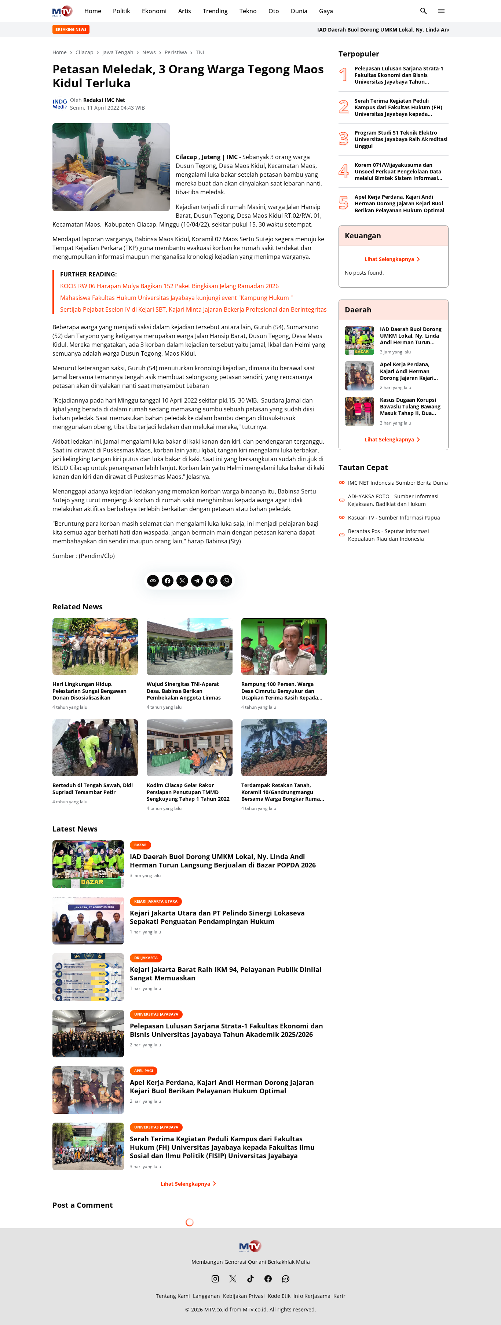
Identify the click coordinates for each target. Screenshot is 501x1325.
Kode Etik (279, 1295)
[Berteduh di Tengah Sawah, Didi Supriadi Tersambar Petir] (95, 748)
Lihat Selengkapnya (185, 1183)
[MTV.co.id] (62, 10)
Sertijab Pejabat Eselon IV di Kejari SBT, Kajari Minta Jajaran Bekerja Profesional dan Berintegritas (193, 309)
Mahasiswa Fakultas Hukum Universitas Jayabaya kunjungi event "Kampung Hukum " (176, 298)
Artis (184, 11)
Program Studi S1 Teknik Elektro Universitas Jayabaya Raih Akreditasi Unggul (401, 139)
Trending (215, 11)
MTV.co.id (216, 1309)
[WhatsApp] (226, 581)
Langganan (206, 1295)
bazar (140, 844)
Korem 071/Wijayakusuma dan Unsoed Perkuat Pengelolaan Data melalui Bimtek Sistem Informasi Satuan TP (398, 172)
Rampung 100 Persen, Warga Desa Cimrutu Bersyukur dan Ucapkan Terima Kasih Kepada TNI (279, 691)
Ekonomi (154, 11)
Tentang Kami (173, 1295)
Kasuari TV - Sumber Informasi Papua (394, 517)
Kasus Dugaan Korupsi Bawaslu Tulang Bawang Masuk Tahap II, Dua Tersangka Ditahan (410, 407)
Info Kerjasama (311, 1295)
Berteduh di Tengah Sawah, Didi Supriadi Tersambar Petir (92, 788)
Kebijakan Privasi (244, 1295)
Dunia (299, 11)
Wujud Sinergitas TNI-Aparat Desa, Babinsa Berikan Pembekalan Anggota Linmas (184, 691)
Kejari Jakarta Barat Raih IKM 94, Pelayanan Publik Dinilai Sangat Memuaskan (226, 973)
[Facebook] (167, 581)
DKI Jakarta (146, 957)
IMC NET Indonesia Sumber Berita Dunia (398, 482)
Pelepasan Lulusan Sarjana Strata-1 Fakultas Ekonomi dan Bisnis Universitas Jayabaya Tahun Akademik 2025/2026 (226, 1030)
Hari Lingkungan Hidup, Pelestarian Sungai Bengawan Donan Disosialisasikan (89, 691)
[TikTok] (250, 1278)
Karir (339, 1295)
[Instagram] (215, 1278)
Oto (273, 11)
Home (92, 11)
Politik (121, 11)
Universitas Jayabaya (156, 1014)
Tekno (248, 11)
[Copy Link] (153, 581)
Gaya (326, 11)
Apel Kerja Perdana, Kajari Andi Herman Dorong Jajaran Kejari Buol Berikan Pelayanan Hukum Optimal (222, 1086)
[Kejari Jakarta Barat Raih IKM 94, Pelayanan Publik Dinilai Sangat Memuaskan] (88, 977)
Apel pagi (143, 1070)
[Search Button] (423, 11)
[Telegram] (197, 581)
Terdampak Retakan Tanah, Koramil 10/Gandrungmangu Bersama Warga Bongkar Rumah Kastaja (282, 792)
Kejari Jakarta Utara (156, 901)
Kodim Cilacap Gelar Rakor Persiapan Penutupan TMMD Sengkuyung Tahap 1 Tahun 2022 (188, 792)
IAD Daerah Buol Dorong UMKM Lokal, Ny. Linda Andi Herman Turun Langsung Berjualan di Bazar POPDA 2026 (223, 860)
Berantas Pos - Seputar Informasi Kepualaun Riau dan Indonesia (388, 535)
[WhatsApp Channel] (285, 1278)
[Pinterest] (211, 581)
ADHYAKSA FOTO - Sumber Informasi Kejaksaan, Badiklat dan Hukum (393, 500)
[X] (182, 581)
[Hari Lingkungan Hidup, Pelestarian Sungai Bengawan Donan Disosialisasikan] (95, 646)
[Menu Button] (441, 11)
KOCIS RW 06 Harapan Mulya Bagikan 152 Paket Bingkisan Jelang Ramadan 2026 (169, 286)
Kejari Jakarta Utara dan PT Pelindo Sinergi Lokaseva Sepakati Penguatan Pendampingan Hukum (217, 917)
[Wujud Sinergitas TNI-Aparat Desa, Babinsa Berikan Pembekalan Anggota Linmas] (189, 646)
